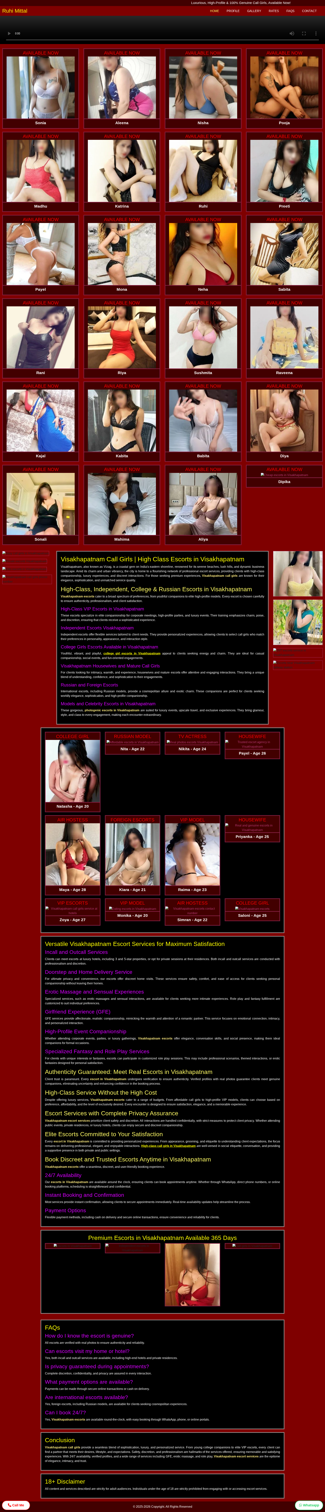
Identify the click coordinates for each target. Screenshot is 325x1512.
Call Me (17, 1505)
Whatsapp (310, 1505)
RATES (274, 11)
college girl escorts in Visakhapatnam (131, 653)
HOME (214, 11)
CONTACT (309, 11)
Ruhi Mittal (14, 11)
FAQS (290, 11)
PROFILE (233, 11)
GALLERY (254, 11)
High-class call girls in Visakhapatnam (168, 1146)
